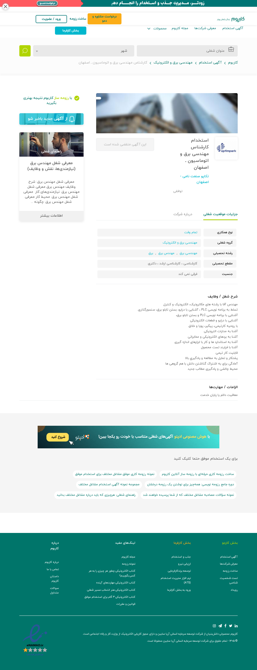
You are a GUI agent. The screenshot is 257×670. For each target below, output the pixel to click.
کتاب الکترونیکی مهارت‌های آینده (115, 583)
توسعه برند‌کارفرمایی (179, 571)
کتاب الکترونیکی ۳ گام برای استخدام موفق (109, 597)
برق (151, 253)
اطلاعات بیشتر (51, 215)
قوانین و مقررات (125, 604)
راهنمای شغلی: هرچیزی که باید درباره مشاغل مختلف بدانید (96, 495)
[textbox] (122, 51)
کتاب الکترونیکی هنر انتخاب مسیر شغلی (111, 590)
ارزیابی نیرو (184, 564)
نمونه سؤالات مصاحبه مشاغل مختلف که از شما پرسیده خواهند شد (188, 495)
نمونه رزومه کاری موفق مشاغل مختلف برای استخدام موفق (114, 474)
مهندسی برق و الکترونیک (173, 62)
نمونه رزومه (128, 564)
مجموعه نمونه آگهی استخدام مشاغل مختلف (109, 484)
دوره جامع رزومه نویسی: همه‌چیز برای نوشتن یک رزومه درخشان (190, 484)
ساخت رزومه (230, 571)
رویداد (234, 590)
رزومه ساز (61, 98)
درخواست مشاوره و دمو (104, 19)
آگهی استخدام (232, 28)
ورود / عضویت (51, 19)
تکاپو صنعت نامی (195, 176)
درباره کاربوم (52, 562)
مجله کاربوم (180, 28)
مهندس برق (166, 253)
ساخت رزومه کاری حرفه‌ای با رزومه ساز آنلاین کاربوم (198, 474)
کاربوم (233, 62)
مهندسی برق (188, 253)
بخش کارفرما (70, 31)
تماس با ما (53, 569)
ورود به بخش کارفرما (179, 590)
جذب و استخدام (181, 557)
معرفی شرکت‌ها (205, 28)
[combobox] (83, 50)
